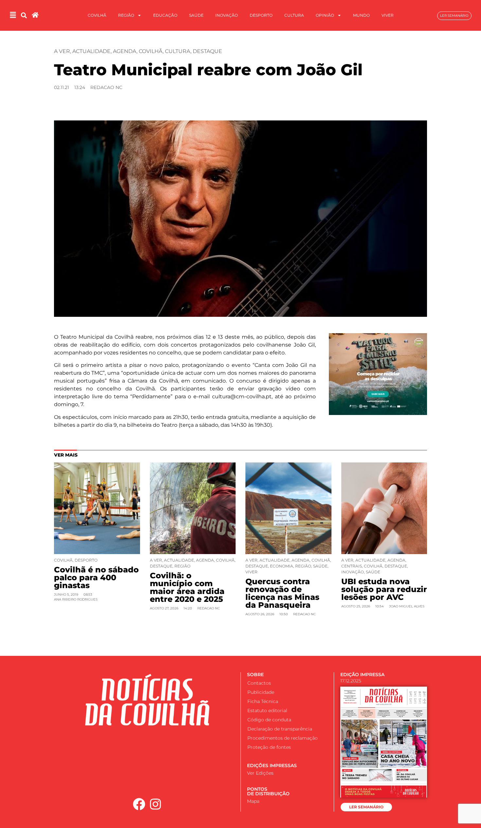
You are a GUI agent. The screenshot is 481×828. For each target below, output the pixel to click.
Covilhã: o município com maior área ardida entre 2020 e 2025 (187, 587)
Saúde (196, 15)
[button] (23, 15)
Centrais (351, 566)
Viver (388, 15)
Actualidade (91, 51)
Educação (165, 15)
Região (126, 15)
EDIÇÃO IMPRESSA (362, 674)
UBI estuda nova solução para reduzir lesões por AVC (384, 589)
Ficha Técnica (262, 701)
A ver (62, 51)
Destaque (207, 51)
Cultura (294, 15)
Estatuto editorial (267, 710)
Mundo (361, 15)
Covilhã (97, 15)
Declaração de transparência (279, 729)
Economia (281, 566)
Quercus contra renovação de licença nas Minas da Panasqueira (282, 593)
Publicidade (260, 692)
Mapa (253, 801)
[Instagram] (155, 804)
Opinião (325, 15)
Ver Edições (260, 773)
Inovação (226, 15)
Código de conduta (269, 720)
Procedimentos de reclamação (282, 738)
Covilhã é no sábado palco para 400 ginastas (96, 577)
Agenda (124, 51)
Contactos (259, 683)
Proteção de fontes (269, 747)
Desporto (261, 15)
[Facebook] (139, 804)
